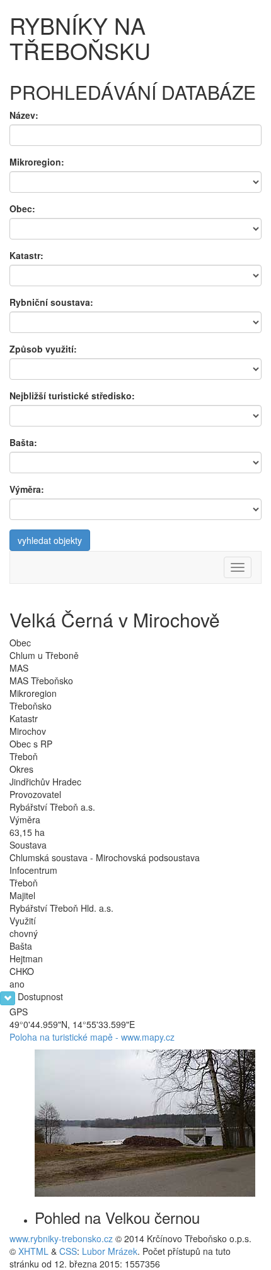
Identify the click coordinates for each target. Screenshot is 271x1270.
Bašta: (23, 442)
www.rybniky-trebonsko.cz (61, 1238)
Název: (23, 115)
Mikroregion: (36, 161)
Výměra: (26, 489)
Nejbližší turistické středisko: (72, 395)
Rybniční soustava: (51, 302)
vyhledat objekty (50, 540)
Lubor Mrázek (109, 1251)
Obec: (22, 208)
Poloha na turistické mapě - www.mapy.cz (92, 1037)
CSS (68, 1251)
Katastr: (26, 255)
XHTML (33, 1251)
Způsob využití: (43, 348)
